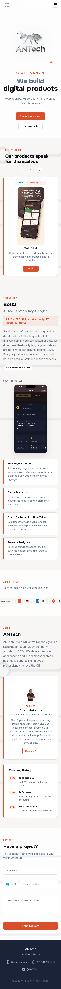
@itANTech (33, 969)
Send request (30, 925)
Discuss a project (30, 116)
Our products (30, 126)
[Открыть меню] (55, 5)
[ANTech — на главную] (7, 5)
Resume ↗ (30, 751)
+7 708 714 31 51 (46, 961)
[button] (30, 41)
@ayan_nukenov (20, 961)
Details (31, 268)
